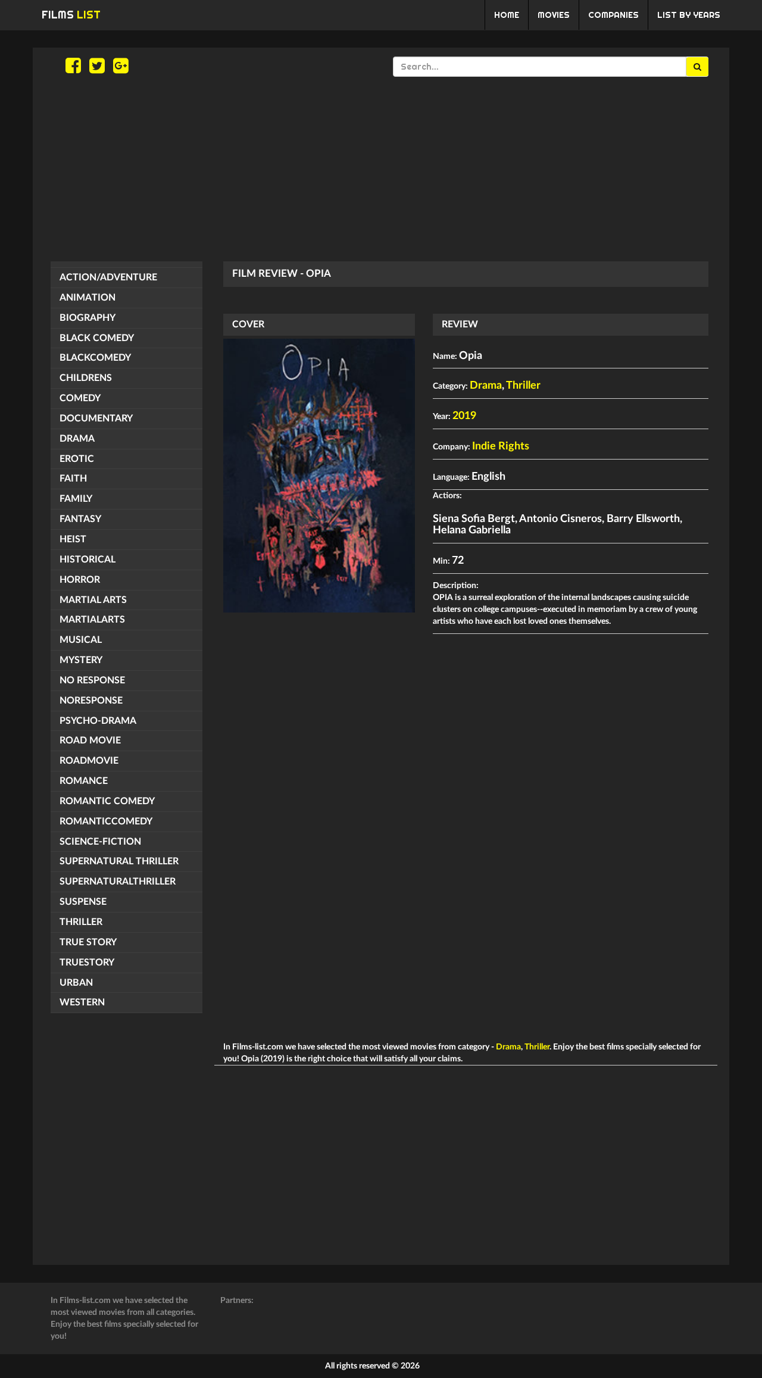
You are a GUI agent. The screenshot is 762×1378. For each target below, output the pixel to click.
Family (76, 499)
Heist (73, 539)
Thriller (81, 922)
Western (82, 1002)
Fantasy (80, 519)
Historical (87, 559)
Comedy (80, 398)
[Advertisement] (381, 169)
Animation (87, 297)
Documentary (96, 418)
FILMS (71, 14)
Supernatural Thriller (119, 861)
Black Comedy (97, 338)
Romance (84, 781)
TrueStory (87, 962)
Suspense (83, 902)
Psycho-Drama (98, 721)
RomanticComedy (106, 821)
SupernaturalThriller (118, 881)
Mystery (81, 660)
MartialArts (92, 619)
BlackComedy (95, 358)
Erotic (77, 459)
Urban (76, 983)
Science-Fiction (100, 841)
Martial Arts (93, 600)
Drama (77, 438)
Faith (73, 478)
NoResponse (91, 700)
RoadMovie (89, 760)
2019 (464, 416)
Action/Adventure (108, 277)
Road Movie (90, 740)
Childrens (86, 378)
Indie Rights (500, 446)
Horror (80, 580)
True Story (88, 942)
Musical (81, 640)
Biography (87, 318)
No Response (92, 680)
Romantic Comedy (107, 801)
